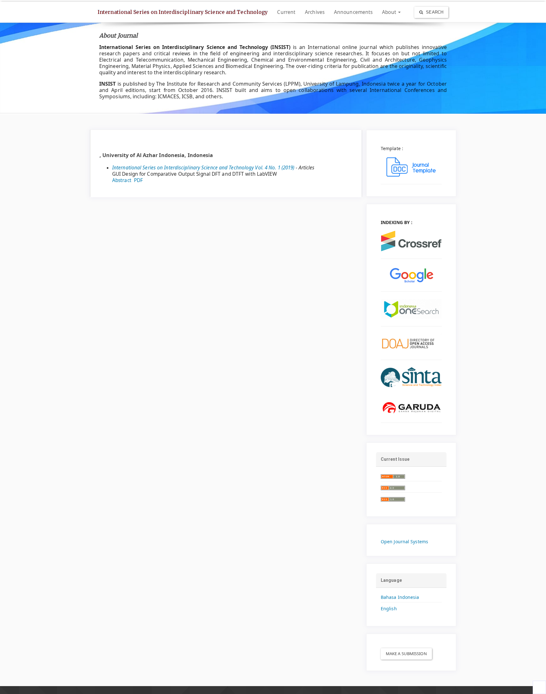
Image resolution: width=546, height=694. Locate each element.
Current (286, 12)
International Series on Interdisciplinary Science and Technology (183, 12)
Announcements (353, 12)
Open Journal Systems (404, 542)
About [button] (389, 12)
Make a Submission (406, 653)
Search (434, 12)
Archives (315, 12)
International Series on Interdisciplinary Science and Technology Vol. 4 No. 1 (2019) (203, 167)
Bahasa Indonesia (400, 597)
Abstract (121, 180)
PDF (138, 180)
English (389, 609)
